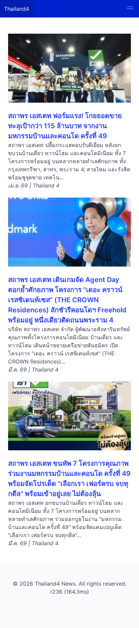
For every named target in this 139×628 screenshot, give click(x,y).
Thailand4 (16, 8)
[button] (130, 8)
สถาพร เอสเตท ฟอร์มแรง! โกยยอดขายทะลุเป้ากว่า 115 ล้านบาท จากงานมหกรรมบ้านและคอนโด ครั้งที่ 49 (65, 126)
